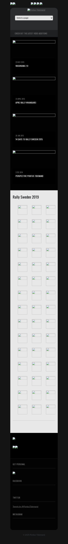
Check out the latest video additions (31, 33)
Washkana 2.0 (21, 65)
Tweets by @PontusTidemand (25, 507)
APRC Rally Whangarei (25, 102)
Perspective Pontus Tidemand (29, 176)
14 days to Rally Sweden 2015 (29, 139)
